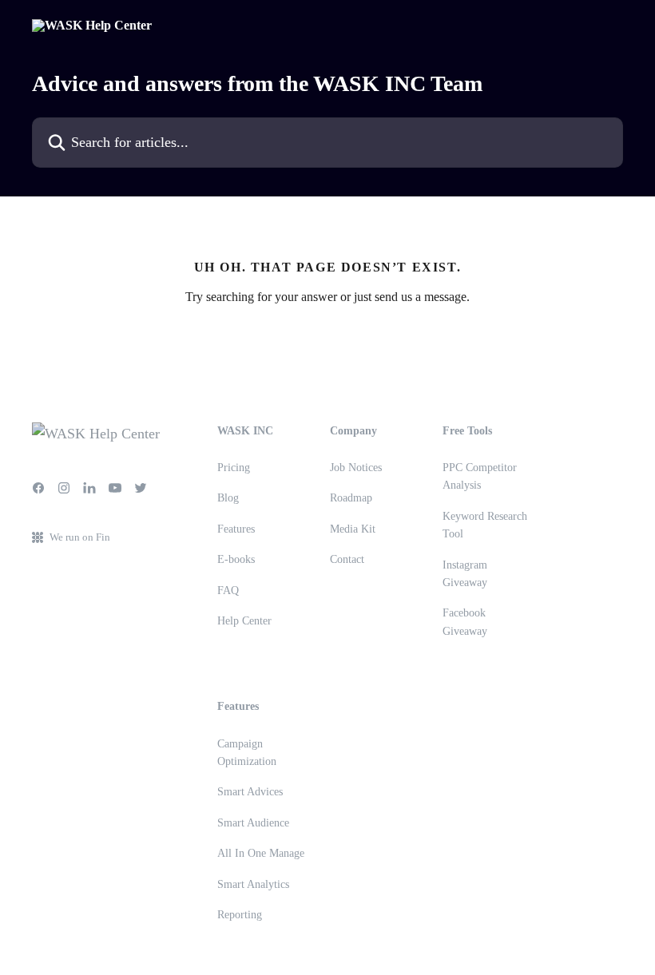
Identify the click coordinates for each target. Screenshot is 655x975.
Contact (347, 559)
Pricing (233, 468)
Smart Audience (253, 823)
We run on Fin (80, 537)
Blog (228, 498)
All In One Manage (260, 853)
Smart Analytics (253, 884)
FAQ (228, 590)
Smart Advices (250, 792)
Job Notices (356, 468)
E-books (236, 559)
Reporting (239, 915)
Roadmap (351, 498)
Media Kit (352, 529)
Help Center (244, 621)
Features (236, 529)
